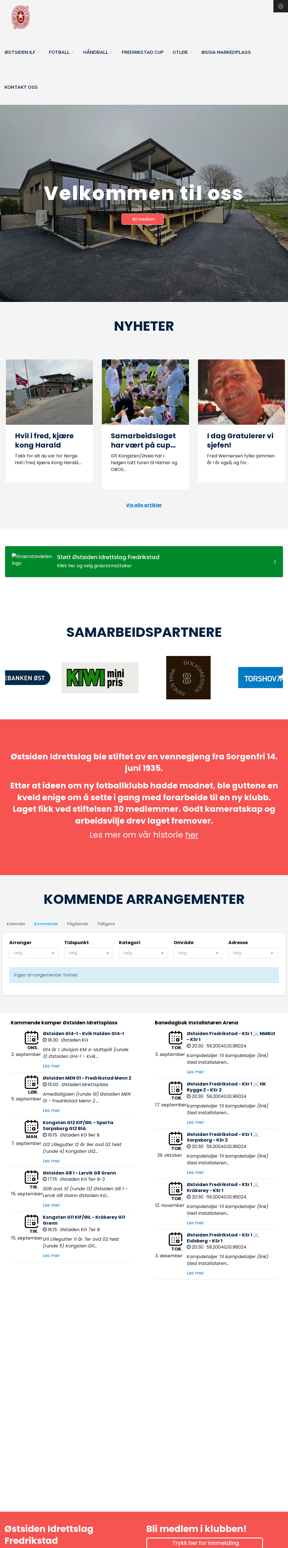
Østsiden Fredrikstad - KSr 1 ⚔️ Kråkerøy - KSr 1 (223, 1187)
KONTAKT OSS (21, 87)
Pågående (77, 924)
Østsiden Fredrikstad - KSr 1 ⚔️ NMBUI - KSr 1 (231, 1036)
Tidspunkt (76, 942)
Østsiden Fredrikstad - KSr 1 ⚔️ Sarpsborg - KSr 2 (223, 1137)
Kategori (129, 942)
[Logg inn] (281, 6)
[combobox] (34, 953)
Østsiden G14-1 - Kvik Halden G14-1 (83, 1033)
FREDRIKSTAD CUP (143, 52)
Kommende (46, 924)
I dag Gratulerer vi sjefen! (240, 440)
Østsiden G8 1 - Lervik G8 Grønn (79, 1173)
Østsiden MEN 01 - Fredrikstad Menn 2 (87, 1078)
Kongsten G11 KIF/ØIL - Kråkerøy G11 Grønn (84, 1220)
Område (184, 942)
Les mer (51, 1066)
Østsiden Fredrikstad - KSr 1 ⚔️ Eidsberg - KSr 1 (223, 1238)
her (191, 834)
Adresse (238, 942)
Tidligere (106, 924)
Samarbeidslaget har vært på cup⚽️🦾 (145, 445)
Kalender (16, 924)
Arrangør (20, 942)
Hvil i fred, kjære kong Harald (44, 440)
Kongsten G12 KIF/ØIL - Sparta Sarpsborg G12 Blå (78, 1125)
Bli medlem (143, 219)
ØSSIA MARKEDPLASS (226, 52)
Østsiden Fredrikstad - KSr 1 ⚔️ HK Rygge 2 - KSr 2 (226, 1087)
